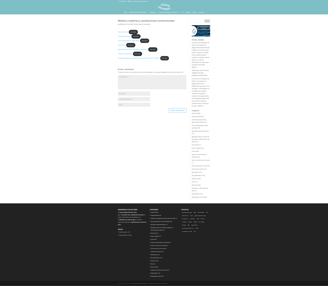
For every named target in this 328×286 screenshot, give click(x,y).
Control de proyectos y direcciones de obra (163, 218)
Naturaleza (195, 172)
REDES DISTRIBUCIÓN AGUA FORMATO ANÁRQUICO (132, 49)
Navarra (203, 218)
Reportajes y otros (198, 197)
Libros (194, 12)
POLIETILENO (121, 45)
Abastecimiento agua (187, 212)
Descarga (164, 58)
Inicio (125, 12)
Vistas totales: (123, 235)
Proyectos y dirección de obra (159, 270)
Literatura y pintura (198, 169)
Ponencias (195, 185)
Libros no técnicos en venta (201, 160)
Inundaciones (185, 218)
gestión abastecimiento (200, 215)
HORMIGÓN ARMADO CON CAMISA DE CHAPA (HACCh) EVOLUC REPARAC (138, 58)
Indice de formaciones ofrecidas (160, 242)
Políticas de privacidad (155, 283)
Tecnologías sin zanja (187, 231)
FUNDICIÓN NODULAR (124, 36)
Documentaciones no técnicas (168, 12)
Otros (193, 182)
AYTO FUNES (201, 212)
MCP (198, 218)
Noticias (187, 12)
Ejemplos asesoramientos (200, 131)
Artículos (194, 113)
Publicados (195, 194)
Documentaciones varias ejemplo (160, 221)
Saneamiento (194, 225)
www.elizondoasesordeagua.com (140, 283)
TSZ (195, 231)
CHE (207, 212)
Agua (195, 212)
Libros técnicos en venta (200, 166)
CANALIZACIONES (123, 32)
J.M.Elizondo (123, 24)
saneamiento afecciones (188, 228)
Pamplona (184, 222)
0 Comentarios (146, 24)
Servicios (152, 12)
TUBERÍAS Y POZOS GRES (125, 54)
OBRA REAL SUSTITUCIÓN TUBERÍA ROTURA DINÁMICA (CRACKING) (200, 72)
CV (182, 12)
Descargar (133, 32)
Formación (195, 145)
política (190, 222)
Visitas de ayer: (123, 232)
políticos (195, 222)
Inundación (192, 218)
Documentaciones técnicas (137, 12)
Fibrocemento (185, 215)
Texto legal (164, 283)
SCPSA (196, 228)
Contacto (201, 12)
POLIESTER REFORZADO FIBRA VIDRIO (128, 40)
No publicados (196, 175)
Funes (194, 151)
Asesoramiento (197, 116)
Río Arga (184, 225)
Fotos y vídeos (138, 24)
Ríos (189, 225)
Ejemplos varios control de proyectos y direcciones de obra (200, 139)
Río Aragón (201, 222)
